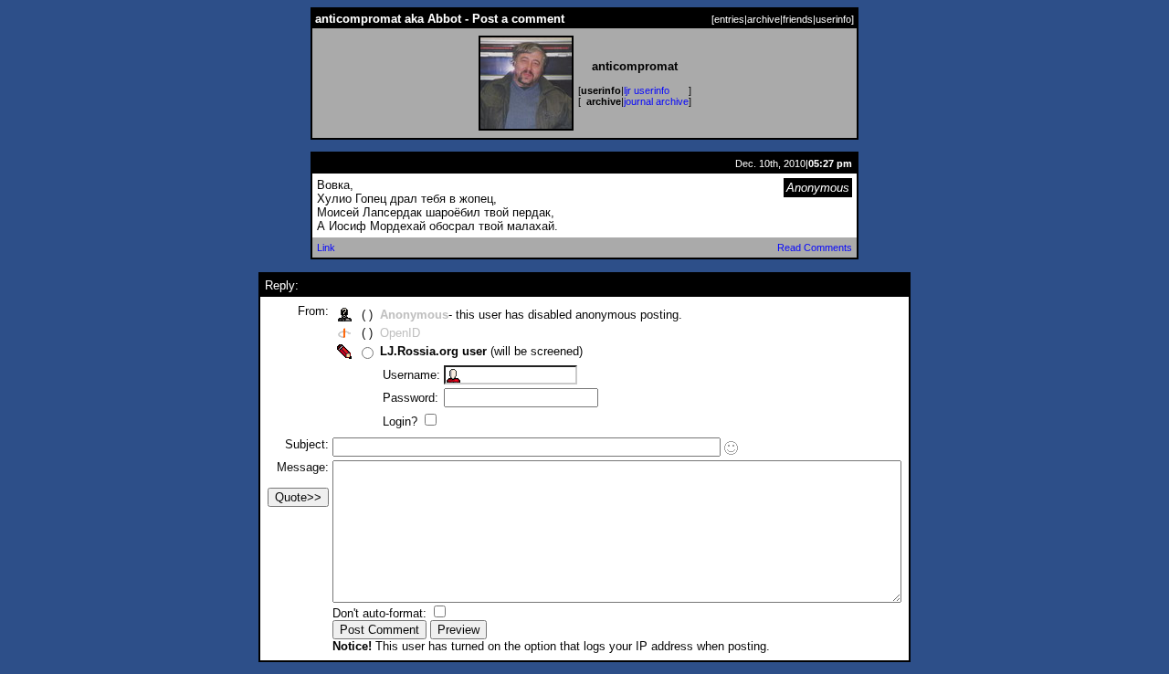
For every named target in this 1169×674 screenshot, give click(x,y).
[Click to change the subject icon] (731, 448)
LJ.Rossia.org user (433, 351)
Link (326, 247)
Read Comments (814, 247)
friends (798, 19)
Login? (402, 421)
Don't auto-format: (381, 613)
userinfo (833, 19)
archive (763, 19)
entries (729, 19)
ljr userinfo (646, 90)
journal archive (656, 101)
